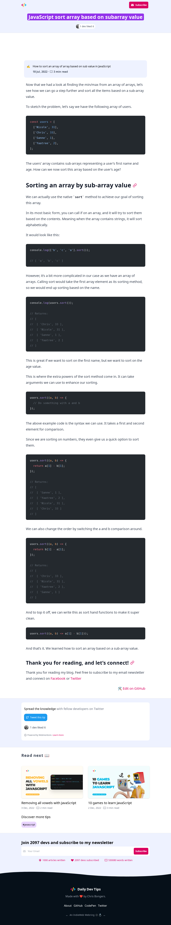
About (68, 905)
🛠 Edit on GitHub (131, 688)
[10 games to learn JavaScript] (119, 787)
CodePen (90, 905)
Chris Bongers (96, 896)
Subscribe (141, 5)
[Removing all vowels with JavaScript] (52, 787)
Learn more (58, 735)
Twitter (75, 678)
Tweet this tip (37, 717)
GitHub (78, 905)
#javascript (29, 824)
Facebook (58, 678)
